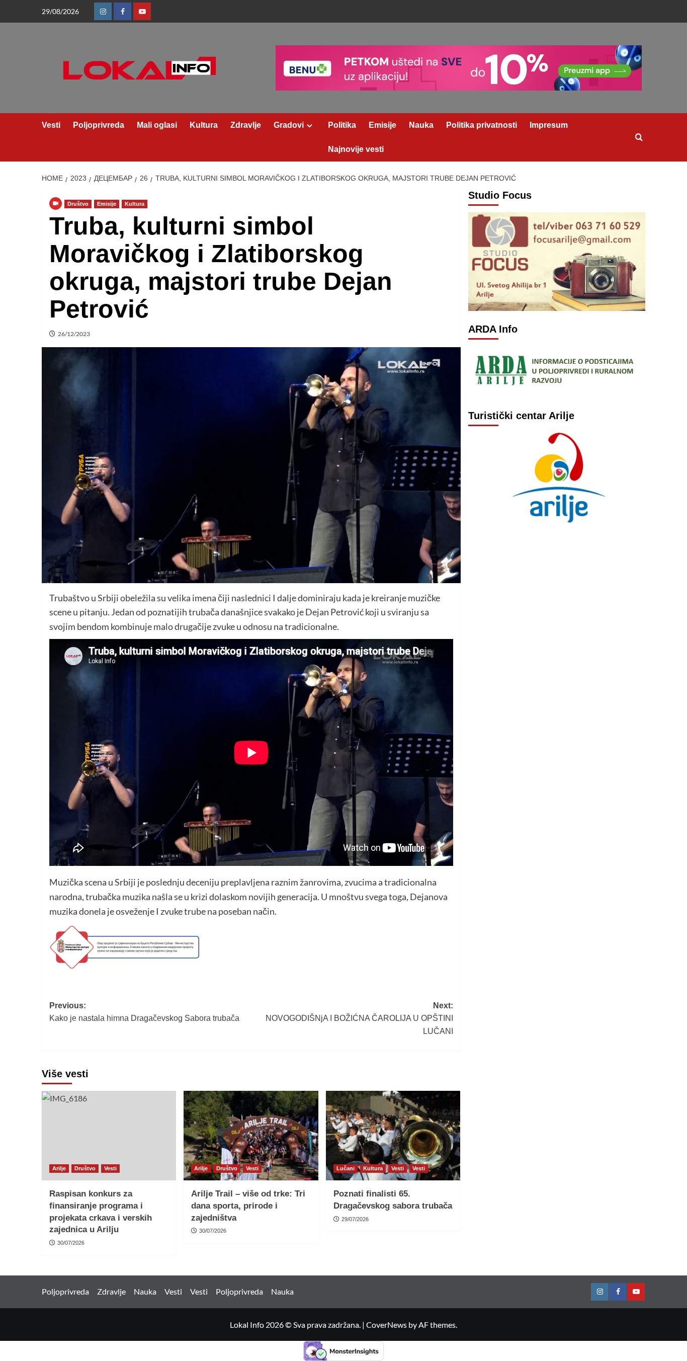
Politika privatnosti (481, 125)
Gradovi (289, 125)
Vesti (51, 125)
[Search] (639, 137)
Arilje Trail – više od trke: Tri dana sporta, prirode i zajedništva (248, 1206)
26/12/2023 (74, 334)
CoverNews (386, 1324)
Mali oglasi (157, 125)
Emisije (382, 125)
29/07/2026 (355, 1219)
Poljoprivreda (98, 125)
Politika (342, 125)
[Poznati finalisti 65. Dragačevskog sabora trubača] (393, 1135)
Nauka (421, 125)
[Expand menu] (309, 125)
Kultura (204, 125)
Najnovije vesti (356, 149)
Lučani (345, 1168)
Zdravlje (245, 125)
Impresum (549, 125)
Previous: (144, 1012)
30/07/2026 (70, 1243)
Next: (359, 1018)
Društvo (78, 204)
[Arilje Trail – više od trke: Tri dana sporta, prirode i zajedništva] (251, 1135)
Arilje (59, 1168)
